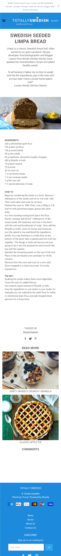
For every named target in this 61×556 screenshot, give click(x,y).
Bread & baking (30, 332)
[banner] (30, 21)
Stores (30, 519)
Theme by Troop (20, 497)
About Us (30, 523)
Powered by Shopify (39, 497)
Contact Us (30, 528)
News (30, 515)
